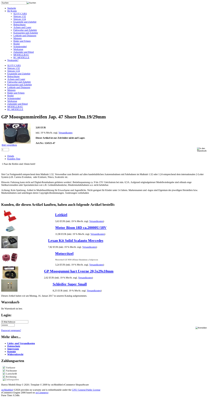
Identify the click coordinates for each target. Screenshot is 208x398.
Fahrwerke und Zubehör (25, 30)
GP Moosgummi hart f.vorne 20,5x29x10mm (78, 271)
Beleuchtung (19, 24)
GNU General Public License (86, 390)
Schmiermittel (20, 46)
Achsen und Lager (22, 27)
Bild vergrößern (9, 145)
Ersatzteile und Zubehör (24, 22)
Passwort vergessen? (11, 330)
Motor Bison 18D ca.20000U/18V (80, 228)
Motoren (17, 38)
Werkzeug (18, 49)
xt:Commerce (41, 392)
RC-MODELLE (21, 57)
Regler (16, 44)
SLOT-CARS (20, 13)
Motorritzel (64, 253)
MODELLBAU (21, 55)
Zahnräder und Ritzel (23, 52)
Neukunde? (12, 60)
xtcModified (7, 390)
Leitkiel (61, 215)
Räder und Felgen (22, 41)
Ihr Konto (12, 11)
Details (10, 156)
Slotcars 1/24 (19, 19)
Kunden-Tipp (13, 158)
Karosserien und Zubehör (25, 33)
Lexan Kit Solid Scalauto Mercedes (75, 241)
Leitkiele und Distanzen (24, 35)
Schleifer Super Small (70, 284)
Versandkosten (65, 132)
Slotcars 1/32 (19, 16)
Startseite (11, 8)
